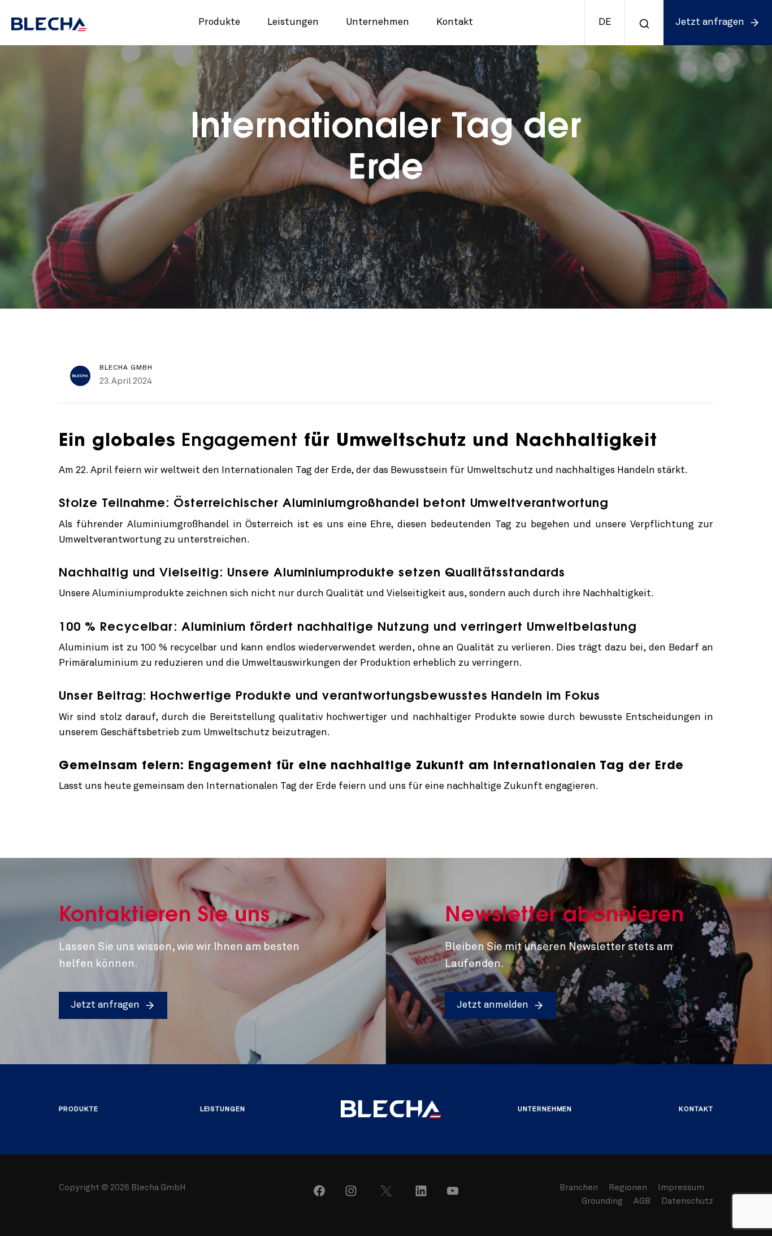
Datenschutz (687, 1202)
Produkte (219, 22)
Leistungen (293, 22)
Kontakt (454, 22)
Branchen (580, 1188)
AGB (642, 1202)
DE (604, 22)
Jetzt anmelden (492, 1005)
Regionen (629, 1188)
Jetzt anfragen (709, 22)
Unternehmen (377, 22)
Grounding (602, 1202)
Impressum (681, 1188)
